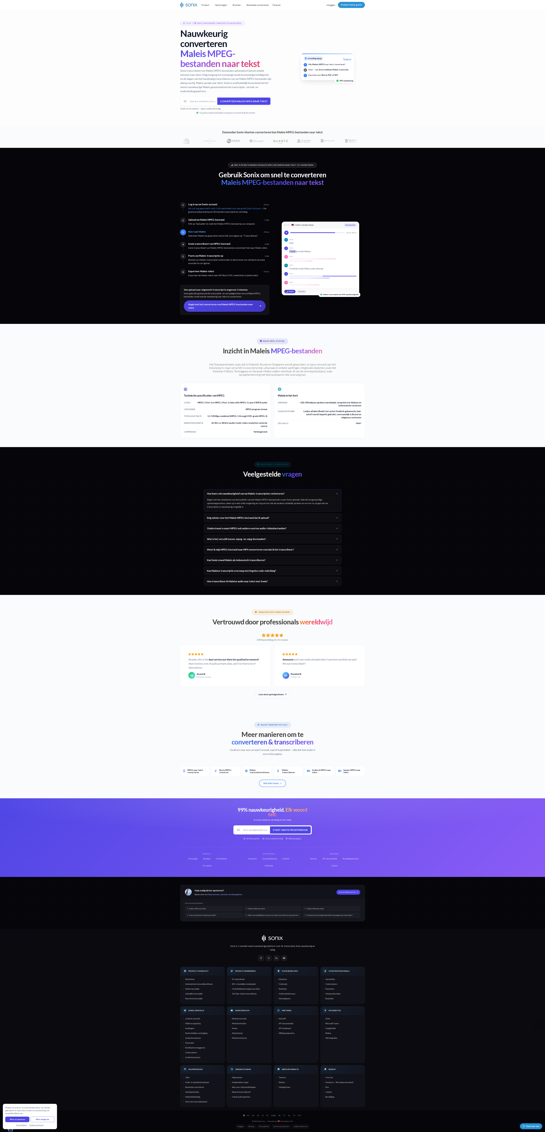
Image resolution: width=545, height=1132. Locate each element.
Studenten (329, 998)
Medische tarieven (239, 1038)
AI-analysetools (238, 979)
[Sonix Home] (188, 5)
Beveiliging (329, 1097)
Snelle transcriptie (192, 989)
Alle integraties (331, 1038)
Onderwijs (283, 984)
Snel (298, 946)
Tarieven (276, 5)
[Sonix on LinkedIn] (276, 958)
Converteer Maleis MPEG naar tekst (244, 101)
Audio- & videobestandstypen (197, 1082)
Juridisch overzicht (192, 1018)
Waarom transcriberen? (241, 1092)
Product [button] (205, 5)
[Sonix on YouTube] (284, 958)
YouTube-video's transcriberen (244, 994)
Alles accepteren (17, 1119)
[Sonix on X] (269, 958)
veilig (272, 949)
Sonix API (282, 1018)
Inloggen (331, 5)
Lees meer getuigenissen (271, 694)
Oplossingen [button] (221, 5)
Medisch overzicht (239, 1018)
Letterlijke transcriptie (194, 994)
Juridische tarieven (192, 1057)
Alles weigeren (42, 1119)
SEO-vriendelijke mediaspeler (244, 984)
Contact (328, 1092)
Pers (327, 1087)
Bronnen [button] (237, 5)
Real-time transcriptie (193, 998)
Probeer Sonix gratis (351, 5)
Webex (328, 1033)
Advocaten (189, 1043)
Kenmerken (190, 979)
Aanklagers (189, 1028)
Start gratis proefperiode (290, 829)
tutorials (224, 894)
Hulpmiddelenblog (192, 1097)
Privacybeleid (264, 1126)
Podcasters (329, 989)
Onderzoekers (331, 984)
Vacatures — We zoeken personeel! (339, 1082)
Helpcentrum (213, 894)
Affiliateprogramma (287, 1033)
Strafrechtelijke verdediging (196, 1033)
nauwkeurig (306, 946)
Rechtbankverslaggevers (195, 1048)
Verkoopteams (285, 998)
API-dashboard (285, 1028)
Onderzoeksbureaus (287, 994)
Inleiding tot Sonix (192, 1092)
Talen (187, 1077)
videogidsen (236, 894)
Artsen (234, 1028)
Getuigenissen (284, 1087)
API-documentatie (286, 1023)
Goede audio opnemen (241, 1097)
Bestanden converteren (257, 5)
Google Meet (330, 1028)
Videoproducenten (333, 994)
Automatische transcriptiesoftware (199, 984)
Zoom (327, 1018)
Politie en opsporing (193, 1023)
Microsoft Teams (332, 1023)
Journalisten (330, 979)
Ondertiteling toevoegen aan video (246, 989)
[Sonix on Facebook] (261, 958)
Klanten (282, 1082)
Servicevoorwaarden (281, 1126)
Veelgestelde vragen (240, 1082)
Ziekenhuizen (237, 1033)
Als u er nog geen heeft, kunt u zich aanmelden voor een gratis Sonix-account (224, 208)
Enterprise (283, 979)
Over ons (329, 1077)
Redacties (283, 989)
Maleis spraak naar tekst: (210, 82)
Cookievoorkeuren (301, 1126)
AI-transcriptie (288, 946)
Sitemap (251, 1126)
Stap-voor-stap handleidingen (244, 1087)
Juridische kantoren (193, 1038)
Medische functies (239, 1023)
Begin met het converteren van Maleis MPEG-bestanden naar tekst (220, 306)
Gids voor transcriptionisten (196, 1102)
